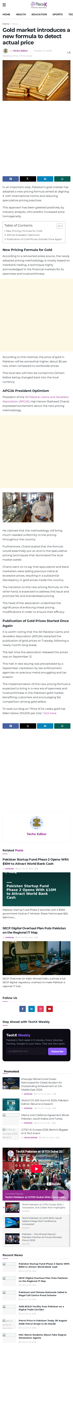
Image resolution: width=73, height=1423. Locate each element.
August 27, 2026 (43, 1094)
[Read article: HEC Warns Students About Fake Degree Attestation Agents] (9, 1338)
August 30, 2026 (25, 869)
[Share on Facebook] (11, 179)
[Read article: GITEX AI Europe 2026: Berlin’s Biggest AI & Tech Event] (11, 1134)
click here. (50, 713)
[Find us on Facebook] (22, 1009)
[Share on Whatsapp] (62, 179)
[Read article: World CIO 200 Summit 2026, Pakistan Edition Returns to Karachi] (11, 1105)
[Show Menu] (4, 5)
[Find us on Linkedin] (31, 1009)
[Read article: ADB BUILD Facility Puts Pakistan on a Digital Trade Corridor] (9, 1310)
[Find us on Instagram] (40, 1009)
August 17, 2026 (43, 1108)
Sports (58, 14)
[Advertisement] (36, 139)
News (15, 24)
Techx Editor (20, 50)
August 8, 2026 (43, 1123)
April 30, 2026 (47, 1138)
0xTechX (9, 869)
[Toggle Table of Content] (58, 226)
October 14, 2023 (43, 50)
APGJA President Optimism (23, 235)
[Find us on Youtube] (49, 1009)
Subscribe (57, 1051)
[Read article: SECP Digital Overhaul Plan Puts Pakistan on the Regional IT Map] (36, 958)
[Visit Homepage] (39, 5)
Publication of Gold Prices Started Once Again (34, 239)
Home (6, 14)
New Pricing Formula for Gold (24, 230)
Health (21, 14)
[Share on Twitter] (28, 179)
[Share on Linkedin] (45, 179)
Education (39, 14)
